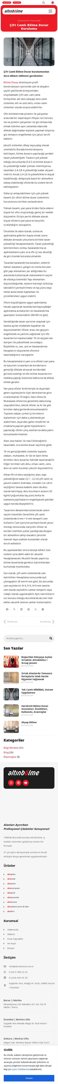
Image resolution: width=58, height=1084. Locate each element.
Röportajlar (10, 756)
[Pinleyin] (28, 609)
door (13, 884)
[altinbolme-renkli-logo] (14, 11)
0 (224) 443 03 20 (18, 977)
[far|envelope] (6, 966)
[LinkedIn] (18, 783)
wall (13, 879)
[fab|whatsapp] (6, 972)
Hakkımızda (12, 929)
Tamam (29, 1078)
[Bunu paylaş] (7, 609)
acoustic (15, 898)
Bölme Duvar (11, 82)
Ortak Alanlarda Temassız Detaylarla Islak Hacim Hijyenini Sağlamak (36, 676)
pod (13, 893)
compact (15, 888)
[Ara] (50, 638)
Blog (6, 752)
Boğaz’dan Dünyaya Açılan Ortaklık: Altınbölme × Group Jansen (36, 660)
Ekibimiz (11, 934)
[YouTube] (26, 783)
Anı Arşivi (11, 943)
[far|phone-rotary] (6, 977)
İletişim (10, 948)
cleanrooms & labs (20, 907)
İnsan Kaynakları (15, 938)
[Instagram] (11, 783)
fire (12, 912)
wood (14, 902)
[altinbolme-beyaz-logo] (23, 772)
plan (13, 874)
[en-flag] (52, 2)
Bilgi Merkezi (11, 747)
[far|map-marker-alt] (6, 985)
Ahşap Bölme (29, 722)
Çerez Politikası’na (20, 1069)
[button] (50, 11)
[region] (29, 1064)
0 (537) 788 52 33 (18, 971)
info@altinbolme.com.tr (21, 966)
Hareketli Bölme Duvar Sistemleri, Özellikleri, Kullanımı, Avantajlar (34, 708)
